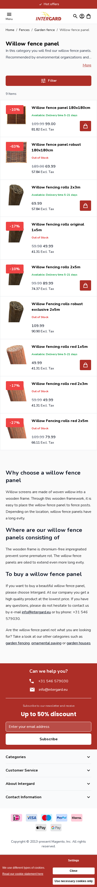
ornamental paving (46, 643)
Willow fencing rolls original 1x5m (58, 227)
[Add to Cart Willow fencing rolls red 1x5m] (85, 365)
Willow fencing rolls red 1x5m (60, 346)
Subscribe (49, 739)
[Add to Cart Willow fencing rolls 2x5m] (85, 285)
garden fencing (18, 643)
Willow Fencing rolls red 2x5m (60, 420)
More (87, 65)
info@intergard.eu (36, 612)
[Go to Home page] (48, 16)
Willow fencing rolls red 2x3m (60, 383)
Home (10, 30)
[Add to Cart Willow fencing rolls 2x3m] (85, 205)
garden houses (79, 643)
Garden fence (44, 30)
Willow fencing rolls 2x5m (56, 267)
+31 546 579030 (53, 681)
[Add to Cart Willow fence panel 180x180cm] (85, 126)
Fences (24, 30)
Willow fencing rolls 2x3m (56, 187)
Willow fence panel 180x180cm (61, 107)
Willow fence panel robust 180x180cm (56, 147)
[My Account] (82, 16)
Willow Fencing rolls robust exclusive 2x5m (57, 306)
